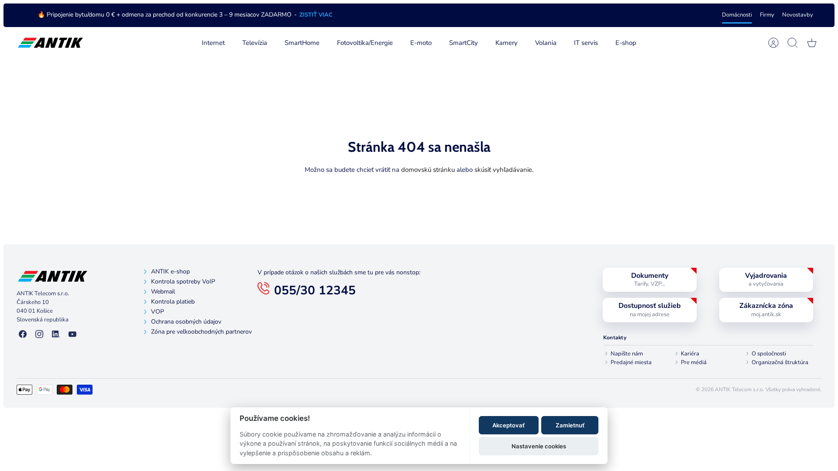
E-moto (421, 42)
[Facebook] (23, 334)
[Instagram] (39, 334)
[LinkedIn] (56, 334)
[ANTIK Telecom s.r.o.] (50, 43)
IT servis (586, 42)
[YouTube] (72, 334)
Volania (545, 42)
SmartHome (302, 42)
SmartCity (463, 42)
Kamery (506, 42)
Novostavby (797, 15)
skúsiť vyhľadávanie (503, 169)
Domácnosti (737, 15)
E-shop (625, 42)
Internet (213, 42)
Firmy (767, 15)
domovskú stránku (428, 169)
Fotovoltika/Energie (365, 42)
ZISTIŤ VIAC (316, 15)
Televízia (254, 42)
